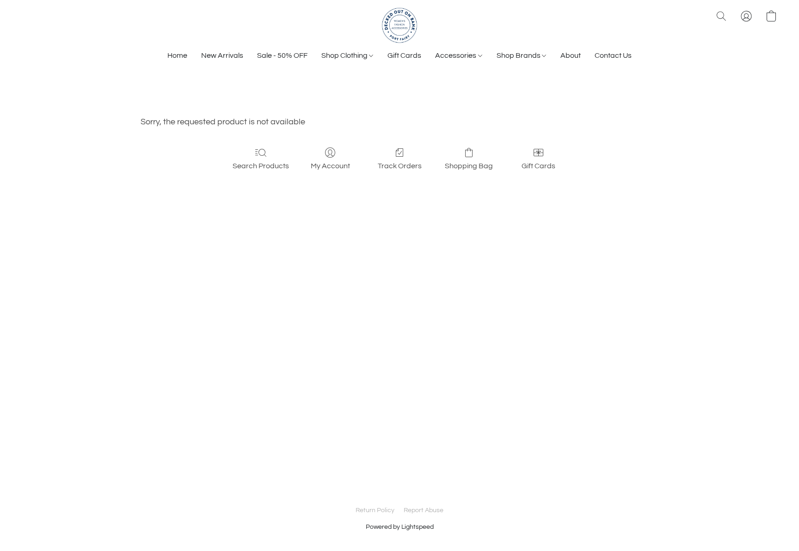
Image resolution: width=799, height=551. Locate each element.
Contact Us (613, 55)
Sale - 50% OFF (282, 55)
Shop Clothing (345, 55)
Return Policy (375, 510)
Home (177, 55)
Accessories (456, 55)
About (570, 55)
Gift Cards (404, 55)
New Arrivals (222, 55)
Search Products (261, 166)
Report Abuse (423, 510)
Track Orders (400, 166)
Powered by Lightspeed (400, 527)
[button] (399, 25)
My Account (330, 166)
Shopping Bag (469, 166)
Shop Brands (519, 55)
